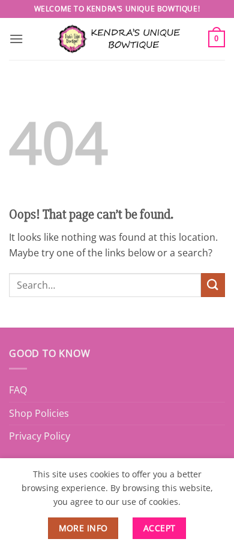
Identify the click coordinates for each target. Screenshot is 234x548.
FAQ (18, 389)
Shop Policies (39, 413)
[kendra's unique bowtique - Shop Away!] (117, 39)
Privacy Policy (39, 436)
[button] (16, 38)
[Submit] (213, 284)
